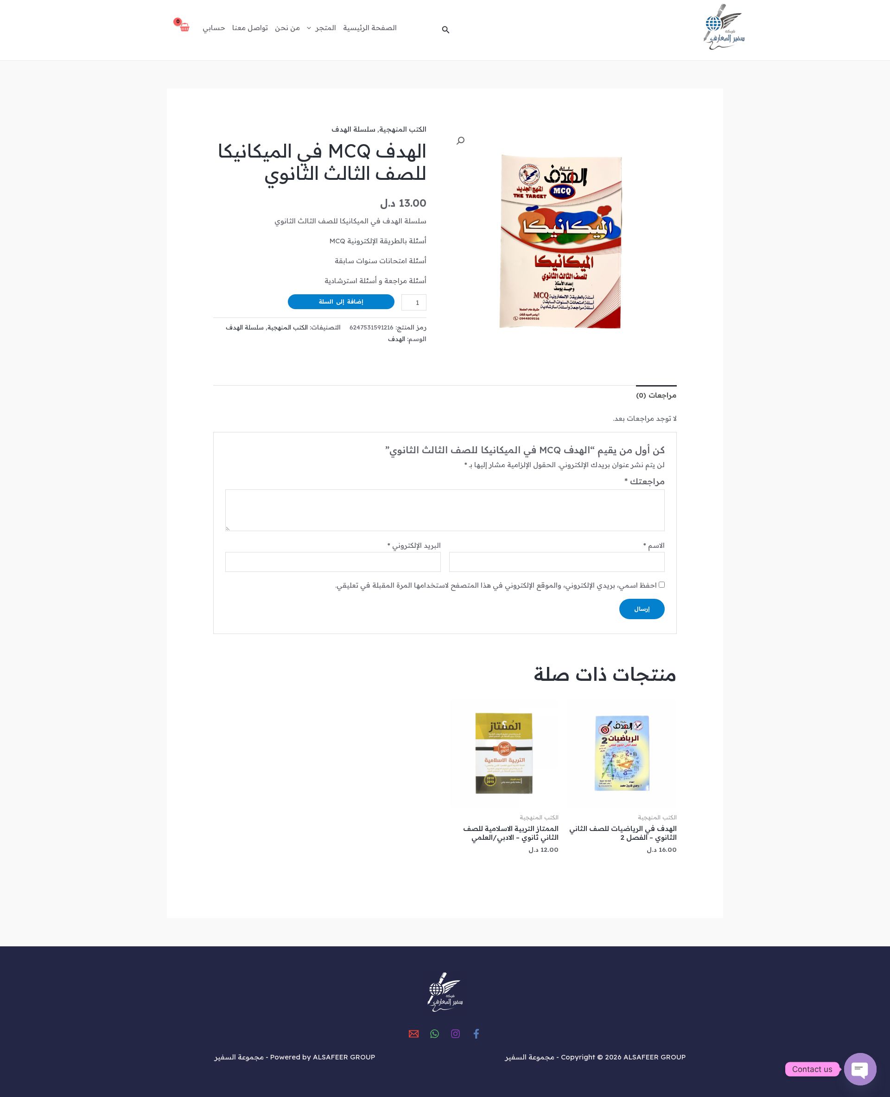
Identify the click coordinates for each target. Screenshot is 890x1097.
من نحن (287, 27)
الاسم (654, 545)
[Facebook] (476, 1034)
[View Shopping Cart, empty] (184, 27)
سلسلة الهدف (353, 129)
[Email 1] (414, 1034)
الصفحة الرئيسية (370, 27)
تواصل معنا (250, 27)
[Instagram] (455, 1034)
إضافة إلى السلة (341, 301)
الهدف (396, 338)
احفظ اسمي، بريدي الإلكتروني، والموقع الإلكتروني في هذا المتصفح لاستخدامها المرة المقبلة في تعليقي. (496, 585)
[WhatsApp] (434, 1034)
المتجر (326, 27)
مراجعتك (644, 481)
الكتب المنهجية (402, 129)
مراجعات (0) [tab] (656, 395)
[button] (445, 30)
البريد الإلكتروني (414, 545)
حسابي (214, 27)
